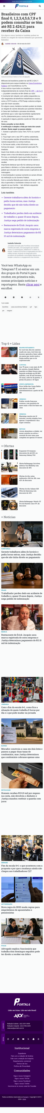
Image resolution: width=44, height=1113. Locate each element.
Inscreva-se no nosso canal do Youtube (22, 1086)
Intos (24, 1099)
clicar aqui (33, 284)
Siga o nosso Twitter (22, 1084)
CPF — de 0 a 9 (37, 91)
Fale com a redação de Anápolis (22, 1059)
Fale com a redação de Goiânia (22, 1056)
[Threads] (38, 1039)
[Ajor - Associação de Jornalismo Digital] (22, 1016)
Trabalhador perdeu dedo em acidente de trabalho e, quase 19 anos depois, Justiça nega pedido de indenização (22, 217)
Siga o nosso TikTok (22, 1078)
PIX (3, 310)
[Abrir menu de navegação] (3, 6)
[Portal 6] (22, 6)
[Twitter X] (28, 1039)
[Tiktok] (13, 1039)
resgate (9, 310)
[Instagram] (8, 1039)
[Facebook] (18, 1039)
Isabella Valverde (11, 44)
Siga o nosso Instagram (22, 1076)
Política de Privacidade (22, 1066)
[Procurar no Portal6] (40, 6)
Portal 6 (26, 1097)
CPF (31, 307)
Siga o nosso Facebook (22, 1081)
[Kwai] (33, 1039)
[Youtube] (23, 1039)
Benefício (5, 307)
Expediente (22, 1053)
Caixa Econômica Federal (19, 307)
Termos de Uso (22, 1064)
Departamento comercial (22, 1061)
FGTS (35, 307)
